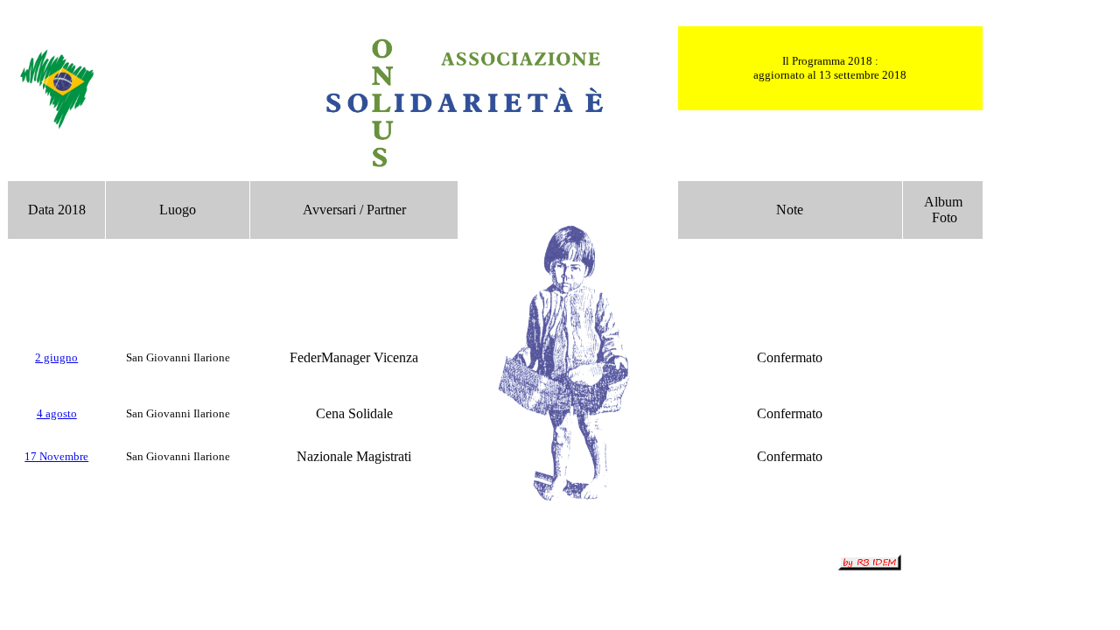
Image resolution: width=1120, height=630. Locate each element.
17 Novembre (56, 456)
